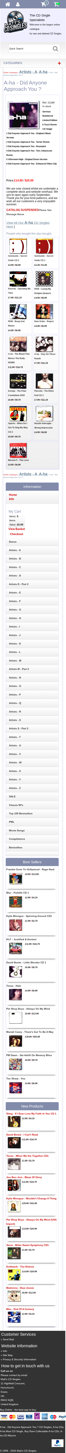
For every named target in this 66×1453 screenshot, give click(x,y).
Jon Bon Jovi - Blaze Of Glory (24, 1177)
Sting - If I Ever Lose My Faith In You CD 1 (31, 1113)
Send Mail (8, 1339)
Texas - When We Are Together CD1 (27, 1155)
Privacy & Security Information (19, 1359)
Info (5, 1351)
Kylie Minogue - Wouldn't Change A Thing (31, 1198)
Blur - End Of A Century (20, 1309)
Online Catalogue (10, 72)
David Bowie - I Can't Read (22, 1134)
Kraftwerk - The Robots (20, 1266)
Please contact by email (14, 1375)
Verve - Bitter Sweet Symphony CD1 (27, 1245)
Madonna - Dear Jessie (20, 1287)
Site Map (8, 1355)
